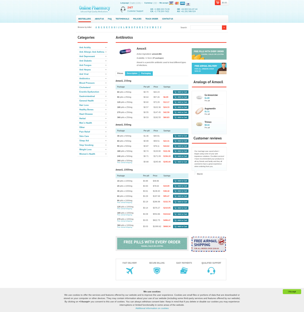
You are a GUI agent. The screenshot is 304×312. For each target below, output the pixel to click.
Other (82, 127)
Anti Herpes (85, 69)
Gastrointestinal (87, 96)
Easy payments (184, 262)
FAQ (110, 18)
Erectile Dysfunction (89, 92)
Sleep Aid (84, 140)
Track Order (151, 18)
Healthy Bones (86, 109)
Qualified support (211, 262)
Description (132, 73)
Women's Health (87, 154)
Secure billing (157, 262)
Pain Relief (84, 132)
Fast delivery (130, 262)
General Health (86, 101)
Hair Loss (84, 105)
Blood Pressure (87, 83)
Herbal (82, 118)
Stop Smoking (86, 145)
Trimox (208, 121)
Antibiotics (84, 78)
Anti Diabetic (85, 61)
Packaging (146, 73)
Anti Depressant (87, 56)
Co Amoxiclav (211, 94)
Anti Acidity (85, 47)
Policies (137, 18)
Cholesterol (85, 87)
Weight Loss (85, 149)
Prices (120, 73)
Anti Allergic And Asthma (91, 52)
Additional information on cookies (152, 308)
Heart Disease (86, 114)
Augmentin (210, 108)
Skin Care (84, 136)
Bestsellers (84, 18)
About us (99, 18)
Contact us (167, 18)
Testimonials (122, 18)
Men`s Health (85, 123)
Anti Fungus (85, 65)
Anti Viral (84, 74)
